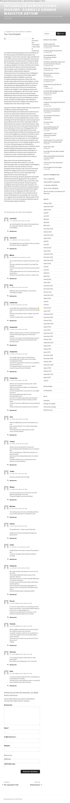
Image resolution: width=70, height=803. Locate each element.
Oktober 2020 (48, 320)
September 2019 (48, 342)
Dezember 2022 (48, 254)
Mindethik (51, 179)
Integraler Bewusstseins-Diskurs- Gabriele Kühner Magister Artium (31, 9)
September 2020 (48, 323)
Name (6, 728)
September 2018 (48, 365)
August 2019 (47, 345)
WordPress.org (48, 410)
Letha (12, 545)
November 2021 (48, 289)
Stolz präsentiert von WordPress (13, 799)
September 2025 (48, 206)
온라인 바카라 (47, 188)
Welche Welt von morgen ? (51, 68)
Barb (11, 285)
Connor (12, 441)
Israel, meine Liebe (49, 146)
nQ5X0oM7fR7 (48, 182)
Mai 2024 (46, 219)
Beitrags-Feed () (49, 403)
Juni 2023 (46, 244)
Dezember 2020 (48, 314)
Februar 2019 (47, 349)
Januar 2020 (47, 330)
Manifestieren (48, 97)
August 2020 (47, 327)
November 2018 (48, 358)
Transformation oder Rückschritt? (53, 162)
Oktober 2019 (47, 339)
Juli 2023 (46, 241)
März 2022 (47, 276)
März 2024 (47, 225)
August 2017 (47, 377)
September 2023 (48, 235)
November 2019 (48, 336)
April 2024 (46, 222)
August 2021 (47, 298)
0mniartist (13, 302)
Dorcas (12, 601)
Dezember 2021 (48, 285)
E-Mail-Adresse (10, 737)
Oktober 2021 (47, 292)
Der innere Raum (48, 122)
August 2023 (47, 238)
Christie (12, 624)
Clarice (12, 524)
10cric (45, 179)
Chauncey (13, 566)
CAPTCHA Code (9, 764)
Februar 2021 (47, 308)
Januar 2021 (47, 311)
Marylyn (12, 506)
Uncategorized (48, 390)
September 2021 (48, 295)
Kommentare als (50, 407)
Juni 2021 (46, 304)
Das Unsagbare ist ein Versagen (53, 167)
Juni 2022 (46, 270)
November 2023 (48, 228)
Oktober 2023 (48, 232)
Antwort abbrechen (11, 695)
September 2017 (48, 374)
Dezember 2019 (48, 333)
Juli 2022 (46, 266)
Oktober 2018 (47, 361)
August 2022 (47, 263)
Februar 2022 (47, 279)
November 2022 (48, 257)
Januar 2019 (47, 352)
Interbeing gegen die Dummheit (53, 50)
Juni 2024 (46, 216)
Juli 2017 (46, 380)
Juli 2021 (46, 301)
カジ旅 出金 (47, 185)
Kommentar (8, 705)
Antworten (13, 231)
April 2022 (46, 273)
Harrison (13, 652)
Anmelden (46, 400)
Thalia (12, 471)
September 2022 (48, 260)
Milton (12, 255)
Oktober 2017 (47, 371)
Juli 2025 (46, 213)
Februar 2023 (47, 247)
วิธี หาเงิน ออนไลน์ (48, 191)
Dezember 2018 (48, 355)
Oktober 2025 (48, 203)
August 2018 (47, 368)
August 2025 (47, 209)
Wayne (12, 487)
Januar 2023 (47, 251)
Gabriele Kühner (25, 31)
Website (7, 746)
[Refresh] (7, 759)
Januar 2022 (47, 282)
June (11, 417)
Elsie (11, 671)
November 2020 (48, 317)
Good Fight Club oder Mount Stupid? (54, 151)
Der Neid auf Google (49, 80)
